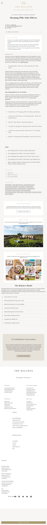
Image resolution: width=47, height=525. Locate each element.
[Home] (23, 4)
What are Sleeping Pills (16, 190)
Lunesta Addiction (22, 186)
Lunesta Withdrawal (29, 186)
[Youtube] (27, 496)
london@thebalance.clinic (6, 484)
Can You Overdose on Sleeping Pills (11, 186)
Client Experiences (29, 409)
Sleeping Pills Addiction (22, 188)
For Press (14, 443)
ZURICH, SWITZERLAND (6, 473)
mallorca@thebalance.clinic (6, 469)
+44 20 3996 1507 (4, 485)
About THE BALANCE (16, 418)
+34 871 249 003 (4, 471)
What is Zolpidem (20, 192)
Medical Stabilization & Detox (9, 389)
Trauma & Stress (7, 405)
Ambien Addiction (9, 185)
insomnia (20, 73)
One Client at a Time (29, 388)
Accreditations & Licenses (17, 423)
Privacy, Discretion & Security (31, 404)
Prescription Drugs (26, 14)
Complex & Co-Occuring (8, 407)
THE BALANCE (13, 24)
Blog (13, 448)
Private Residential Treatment (9, 388)
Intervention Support (29, 405)
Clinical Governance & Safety (18, 422)
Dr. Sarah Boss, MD (18, 26)
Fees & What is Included (8, 390)
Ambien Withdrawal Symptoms (29, 185)
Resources (16, 14)
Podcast (14, 444)
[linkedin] (19, 496)
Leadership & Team (16, 420)
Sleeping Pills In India (30, 188)
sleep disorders (24, 62)
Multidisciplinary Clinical (30, 390)
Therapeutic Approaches (30, 395)
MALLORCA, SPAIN (5, 466)
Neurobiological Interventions (31, 392)
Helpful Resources (16, 446)
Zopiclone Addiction (27, 192)
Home (13, 14)
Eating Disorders (7, 404)
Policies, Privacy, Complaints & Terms (20, 425)
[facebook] (15, 496)
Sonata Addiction (8, 190)
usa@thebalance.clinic (5, 491)
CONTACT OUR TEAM (23, 211)
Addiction (20, 14)
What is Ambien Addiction (26, 190)
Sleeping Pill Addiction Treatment (11, 188)
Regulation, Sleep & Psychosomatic (10, 408)
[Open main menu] (2, 3)
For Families (28, 407)
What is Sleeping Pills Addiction (11, 192)
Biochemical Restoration (30, 393)
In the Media (15, 441)
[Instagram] (23, 496)
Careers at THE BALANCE (17, 427)
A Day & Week (28, 401)
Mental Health (6, 401)
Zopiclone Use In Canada (36, 192)
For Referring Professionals (31, 408)
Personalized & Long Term (30, 389)
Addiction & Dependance (8, 402)
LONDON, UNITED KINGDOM (7, 481)
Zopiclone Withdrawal (9, 194)
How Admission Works (8, 392)
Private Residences (29, 402)
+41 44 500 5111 (4, 478)
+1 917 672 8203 (4, 493)
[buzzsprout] (31, 496)
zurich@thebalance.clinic (5, 477)
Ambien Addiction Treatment (18, 185)
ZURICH (31, 9)
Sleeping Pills (32, 14)
